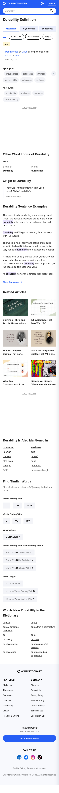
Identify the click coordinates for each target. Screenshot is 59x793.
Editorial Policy (37, 700)
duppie (6, 622)
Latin (41, 187)
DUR (29, 505)
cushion (7, 456)
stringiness (27, 80)
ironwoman (8, 447)
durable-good (9, 652)
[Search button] (51, 10)
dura (33, 634)
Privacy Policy (37, 695)
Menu (52, 3)
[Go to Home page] (15, 3)
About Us (35, 685)
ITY (28, 521)
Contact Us (36, 690)
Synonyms (29, 28)
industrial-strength (40, 470)
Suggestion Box (38, 715)
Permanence (11, 51)
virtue (24, 51)
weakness (25, 93)
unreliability (11, 93)
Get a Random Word (29, 738)
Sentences (47, 28)
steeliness (36, 447)
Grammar (7, 700)
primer (34, 456)
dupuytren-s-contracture (43, 626)
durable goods (10, 644)
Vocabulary (8, 705)
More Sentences (11, 281)
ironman (7, 451)
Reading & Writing (11, 715)
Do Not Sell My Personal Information (29, 768)
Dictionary (7, 685)
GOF (5, 470)
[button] (42, 3)
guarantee (36, 465)
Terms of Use (37, 710)
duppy (34, 622)
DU (17, 505)
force (16, 55)
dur (4, 634)
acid (33, 451)
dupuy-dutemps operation (11, 628)
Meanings (11, 28)
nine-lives (8, 461)
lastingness (28, 73)
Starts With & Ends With (19, 552)
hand (33, 461)
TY (16, 521)
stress (8, 55)
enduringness (12, 73)
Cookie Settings (38, 705)
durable (35, 639)
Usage (6, 710)
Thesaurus (8, 690)
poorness (38, 93)
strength (41, 73)
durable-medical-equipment (39, 653)
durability (13, 536)
